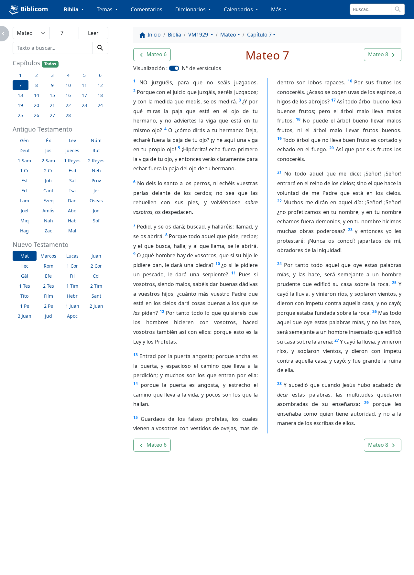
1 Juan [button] (72, 306)
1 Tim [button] (72, 286)
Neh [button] (96, 170)
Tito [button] (24, 296)
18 (298, 119)
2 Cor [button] (96, 266)
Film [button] (48, 296)
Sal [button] (72, 180)
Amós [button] (48, 211)
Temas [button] (105, 9)
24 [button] (100, 105)
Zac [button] (48, 231)
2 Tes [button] (48, 286)
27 (336, 340)
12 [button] (100, 85)
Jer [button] (96, 190)
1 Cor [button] (72, 266)
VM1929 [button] (198, 34)
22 (279, 201)
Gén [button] (24, 140)
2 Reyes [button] (96, 160)
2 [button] (36, 75)
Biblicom (33, 9)
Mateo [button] (228, 34)
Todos (50, 64)
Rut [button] (96, 150)
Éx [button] (48, 140)
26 (374, 311)
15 (135, 417)
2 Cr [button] (48, 170)
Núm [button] (96, 140)
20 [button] (36, 105)
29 (366, 402)
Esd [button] (72, 170)
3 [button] (52, 75)
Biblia (174, 34)
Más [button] (277, 9)
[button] (152, 54)
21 (279, 172)
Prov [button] (96, 180)
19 (279, 138)
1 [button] (20, 75)
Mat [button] (24, 256)
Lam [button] (24, 200)
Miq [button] (24, 221)
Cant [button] (48, 190)
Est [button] (24, 180)
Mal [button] (72, 231)
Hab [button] (72, 221)
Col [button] (96, 276)
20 (331, 148)
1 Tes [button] (24, 286)
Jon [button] (96, 211)
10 (217, 263)
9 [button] (52, 85)
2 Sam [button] (48, 160)
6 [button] (100, 75)
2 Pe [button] (48, 306)
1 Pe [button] (24, 306)
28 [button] (68, 115)
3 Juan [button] (24, 316)
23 (350, 229)
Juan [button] (96, 256)
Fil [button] (72, 276)
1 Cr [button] (24, 170)
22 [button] (68, 105)
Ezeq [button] (48, 200)
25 (394, 282)
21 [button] (52, 105)
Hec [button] (24, 266)
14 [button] (36, 95)
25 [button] (20, 115)
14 (135, 383)
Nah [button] (48, 221)
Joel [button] (24, 211)
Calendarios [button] (239, 9)
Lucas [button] (72, 256)
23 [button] (84, 105)
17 (333, 100)
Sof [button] (96, 221)
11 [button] (84, 85)
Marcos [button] (48, 256)
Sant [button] (96, 296)
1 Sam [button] (24, 160)
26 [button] (36, 115)
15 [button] (52, 95)
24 (279, 263)
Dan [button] (72, 200)
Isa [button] (72, 190)
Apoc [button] (72, 316)
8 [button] (36, 85)
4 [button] (68, 75)
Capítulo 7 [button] (259, 34)
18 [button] (100, 95)
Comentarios (146, 9)
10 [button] (68, 85)
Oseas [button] (96, 200)
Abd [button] (72, 211)
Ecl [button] (24, 190)
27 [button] (52, 115)
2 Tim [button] (96, 286)
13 (135, 354)
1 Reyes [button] (72, 160)
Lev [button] (72, 140)
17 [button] (84, 95)
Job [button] (48, 180)
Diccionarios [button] (191, 9)
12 (162, 311)
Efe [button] (48, 276)
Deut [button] (24, 150)
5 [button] (84, 75)
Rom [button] (48, 266)
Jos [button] (48, 150)
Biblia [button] (72, 9)
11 (233, 273)
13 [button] (20, 95)
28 (279, 383)
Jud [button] (48, 316)
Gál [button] (24, 276)
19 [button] (20, 105)
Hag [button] (24, 231)
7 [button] (20, 85)
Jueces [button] (72, 150)
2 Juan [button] (96, 306)
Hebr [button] (72, 296)
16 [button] (68, 95)
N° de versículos (201, 68)
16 (350, 81)
